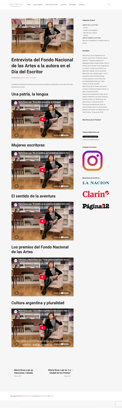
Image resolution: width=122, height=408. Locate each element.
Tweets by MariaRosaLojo (90, 139)
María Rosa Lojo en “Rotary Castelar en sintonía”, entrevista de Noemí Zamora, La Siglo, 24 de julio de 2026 (95, 89)
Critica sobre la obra (51, 4)
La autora (63, 4)
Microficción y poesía (90, 33)
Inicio (29, 4)
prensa (22, 78)
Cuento (85, 27)
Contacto (82, 4)
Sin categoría (32, 78)
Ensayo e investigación (90, 30)
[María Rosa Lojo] (16, 5)
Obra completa (38, 4)
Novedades (72, 4)
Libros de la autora (90, 25)
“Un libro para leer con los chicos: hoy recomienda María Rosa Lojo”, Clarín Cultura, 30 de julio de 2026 (94, 81)
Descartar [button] (99, 404)
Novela (85, 35)
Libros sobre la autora (91, 38)
